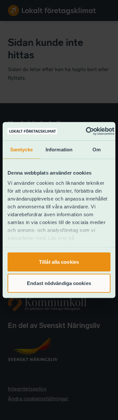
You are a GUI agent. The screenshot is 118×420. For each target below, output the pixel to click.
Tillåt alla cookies (59, 261)
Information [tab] (59, 149)
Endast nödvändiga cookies (59, 283)
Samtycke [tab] (21, 149)
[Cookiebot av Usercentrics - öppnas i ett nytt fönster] (86, 131)
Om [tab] (96, 149)
